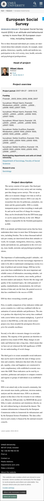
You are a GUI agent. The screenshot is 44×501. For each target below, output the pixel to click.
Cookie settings (8, 488)
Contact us (5, 458)
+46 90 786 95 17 (18, 75)
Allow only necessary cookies (14, 492)
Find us (4, 454)
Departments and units (10, 465)
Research (9, 11)
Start (2, 11)
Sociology (7, 171)
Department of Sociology (13, 161)
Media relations (7, 461)
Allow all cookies (9, 496)
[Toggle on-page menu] (43, 18)
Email (14, 73)
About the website (8, 472)
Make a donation (7, 468)
